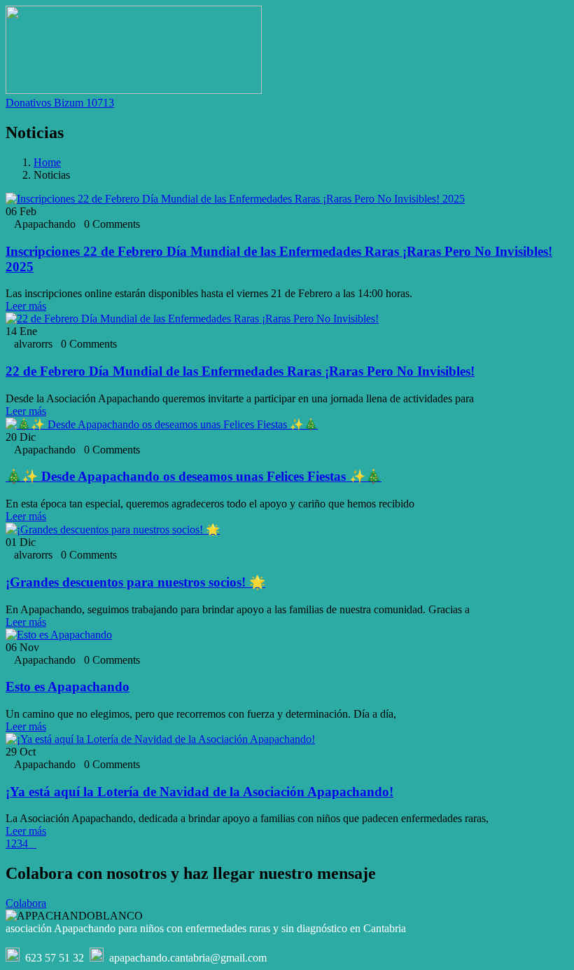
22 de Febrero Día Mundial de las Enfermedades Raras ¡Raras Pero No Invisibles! (240, 371)
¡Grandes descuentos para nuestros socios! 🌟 (135, 582)
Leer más (26, 306)
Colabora (26, 903)
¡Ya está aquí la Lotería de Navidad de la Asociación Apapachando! (199, 791)
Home (47, 162)
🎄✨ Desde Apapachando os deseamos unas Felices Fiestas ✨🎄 (194, 476)
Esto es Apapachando (68, 686)
